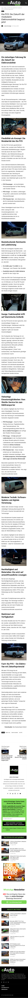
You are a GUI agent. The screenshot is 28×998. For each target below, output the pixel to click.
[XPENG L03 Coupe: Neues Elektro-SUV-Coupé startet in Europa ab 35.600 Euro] (5, 953)
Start (2, 7)
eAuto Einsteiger (7, 25)
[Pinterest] (14, 29)
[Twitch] (15, 793)
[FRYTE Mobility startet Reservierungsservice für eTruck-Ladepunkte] (5, 946)
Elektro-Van (8, 732)
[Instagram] (10, 793)
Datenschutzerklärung (16, 830)
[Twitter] (10, 29)
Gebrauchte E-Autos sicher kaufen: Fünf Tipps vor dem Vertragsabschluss (18, 858)
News (5, 7)
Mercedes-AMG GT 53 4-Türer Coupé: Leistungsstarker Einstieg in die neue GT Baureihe (18, 850)
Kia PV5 (20, 732)
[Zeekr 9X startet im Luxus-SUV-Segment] (5, 938)
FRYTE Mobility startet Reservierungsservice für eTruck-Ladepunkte (17, 945)
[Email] (23, 29)
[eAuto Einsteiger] (2, 26)
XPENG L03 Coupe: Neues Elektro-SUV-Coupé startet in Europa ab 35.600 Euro (17, 953)
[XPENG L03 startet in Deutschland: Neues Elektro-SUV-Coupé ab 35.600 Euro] (5, 961)
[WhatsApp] (17, 29)
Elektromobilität (15, 732)
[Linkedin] (20, 29)
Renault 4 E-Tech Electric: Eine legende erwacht (21, 757)
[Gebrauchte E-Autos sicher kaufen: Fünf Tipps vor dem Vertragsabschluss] (5, 858)
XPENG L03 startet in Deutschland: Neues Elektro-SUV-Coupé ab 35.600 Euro (18, 961)
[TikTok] (6, 982)
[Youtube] (20, 793)
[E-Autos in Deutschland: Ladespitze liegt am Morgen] (5, 843)
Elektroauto (4, 852)
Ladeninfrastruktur (5, 845)
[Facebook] (7, 29)
